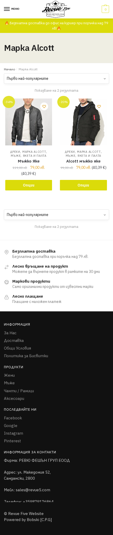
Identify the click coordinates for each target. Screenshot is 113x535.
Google (10, 425)
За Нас (10, 332)
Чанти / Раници (19, 390)
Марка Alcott (34, 152)
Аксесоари (14, 398)
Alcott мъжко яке (83, 161)
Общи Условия (17, 348)
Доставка (14, 340)
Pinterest (12, 441)
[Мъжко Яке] (28, 122)
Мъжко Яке (29, 161)
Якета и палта (35, 156)
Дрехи (15, 152)
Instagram (13, 433)
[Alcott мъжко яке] (83, 122)
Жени (9, 375)
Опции (28, 185)
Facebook (13, 417)
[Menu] (7, 9)
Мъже (15, 156)
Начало (9, 69)
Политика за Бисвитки (26, 356)
